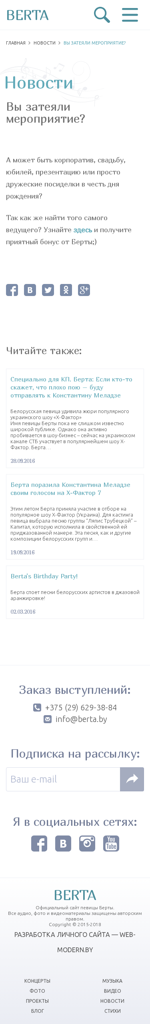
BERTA (27, 14)
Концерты (37, 980)
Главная (16, 43)
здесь (83, 229)
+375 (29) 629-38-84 (81, 708)
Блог (37, 1011)
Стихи (112, 1011)
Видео (112, 991)
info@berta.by (81, 719)
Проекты (37, 1001)
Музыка (112, 980)
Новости (45, 43)
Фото (37, 991)
